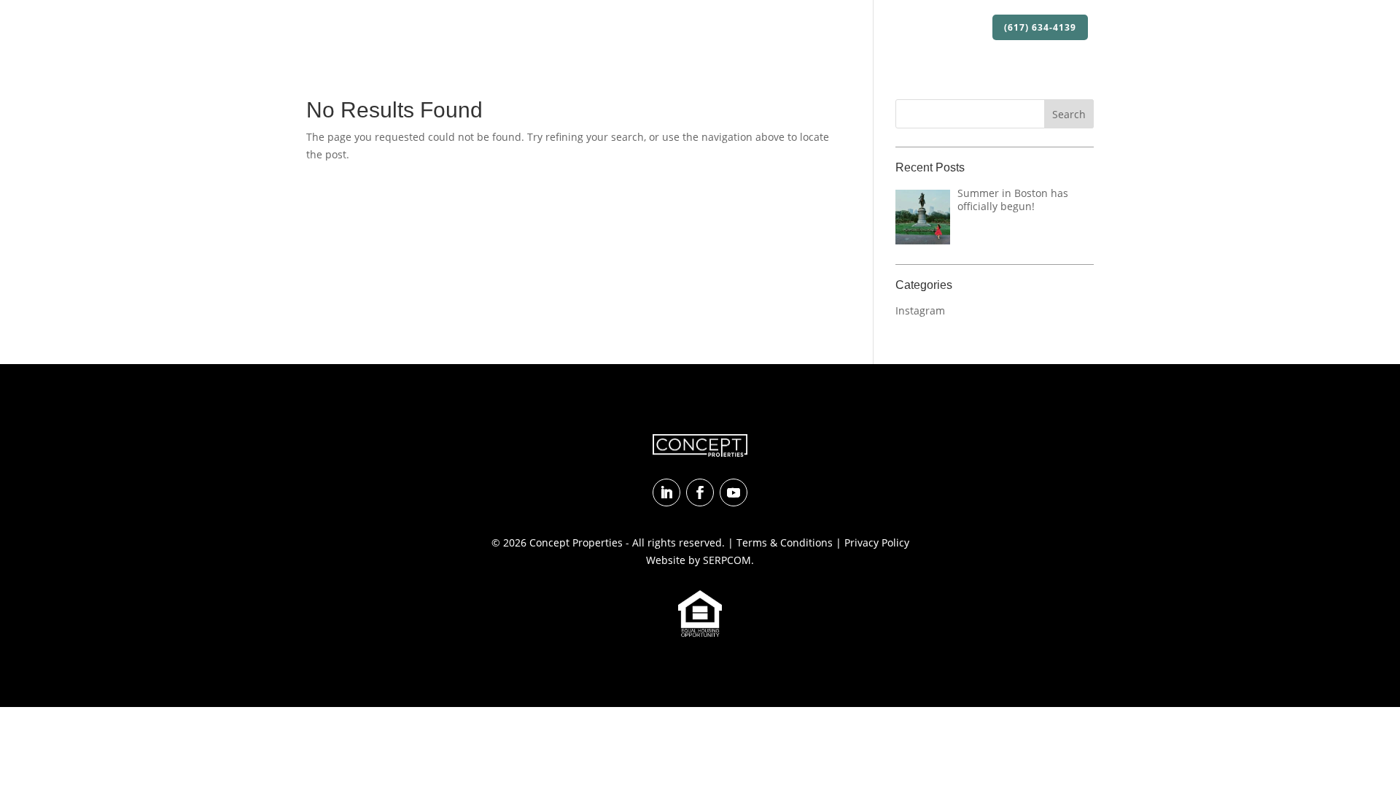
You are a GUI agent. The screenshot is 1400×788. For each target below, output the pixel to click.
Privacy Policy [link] (876, 542)
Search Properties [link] (743, 28)
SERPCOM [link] (727, 560)
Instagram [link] (920, 310)
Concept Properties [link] (576, 542)
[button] (1069, 113)
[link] (372, 27)
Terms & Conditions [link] (784, 542)
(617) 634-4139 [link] (1040, 27)
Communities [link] (838, 28)
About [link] (651, 28)
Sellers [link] (904, 28)
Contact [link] (958, 28)
